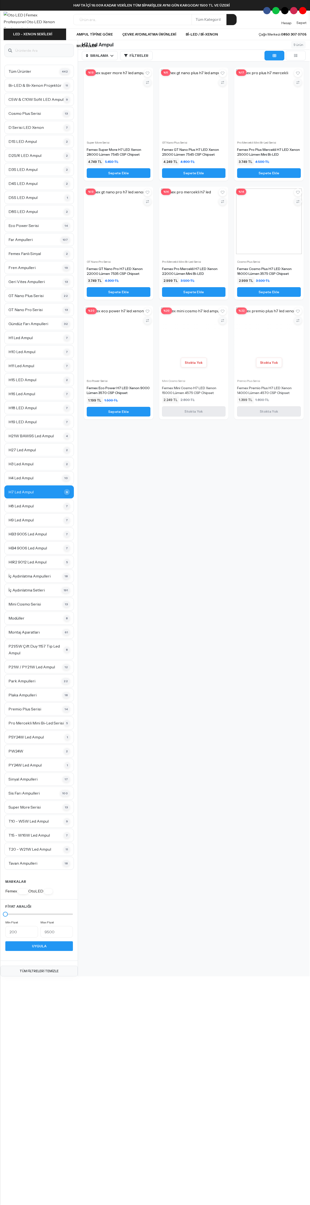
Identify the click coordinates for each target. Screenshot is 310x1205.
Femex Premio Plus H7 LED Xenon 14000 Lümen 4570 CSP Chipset (264, 390)
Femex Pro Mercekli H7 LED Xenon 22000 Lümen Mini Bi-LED (189, 271)
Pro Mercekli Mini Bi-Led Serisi (256, 142)
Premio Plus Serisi (248, 381)
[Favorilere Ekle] (147, 73)
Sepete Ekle (118, 173)
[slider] (5, 914)
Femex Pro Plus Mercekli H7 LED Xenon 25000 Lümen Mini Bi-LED (268, 152)
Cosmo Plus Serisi (248, 261)
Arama (231, 19)
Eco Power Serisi (97, 381)
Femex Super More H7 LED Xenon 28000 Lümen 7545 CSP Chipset (114, 152)
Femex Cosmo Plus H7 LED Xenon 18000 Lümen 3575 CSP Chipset (264, 271)
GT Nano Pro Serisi (99, 261)
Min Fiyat (11, 922)
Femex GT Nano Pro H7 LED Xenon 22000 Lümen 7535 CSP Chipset (115, 271)
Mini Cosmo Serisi (173, 381)
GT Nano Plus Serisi (174, 142)
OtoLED (39, 891)
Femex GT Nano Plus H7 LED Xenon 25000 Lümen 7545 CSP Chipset (190, 152)
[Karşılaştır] (147, 82)
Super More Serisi (98, 142)
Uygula (39, 946)
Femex (15, 891)
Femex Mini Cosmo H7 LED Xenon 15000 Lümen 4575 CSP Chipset (189, 390)
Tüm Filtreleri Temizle (39, 971)
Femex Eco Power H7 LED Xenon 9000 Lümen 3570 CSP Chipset (118, 390)
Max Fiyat (47, 922)
